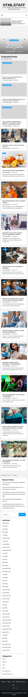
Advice (5, 249)
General (5, 131)
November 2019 (6, 647)
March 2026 (5, 532)
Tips (4, 153)
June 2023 (5, 556)
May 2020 (4, 638)
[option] (14, 22)
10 (13, 475)
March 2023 (5, 565)
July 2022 (4, 574)
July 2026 (4, 526)
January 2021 (5, 617)
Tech (3, 665)
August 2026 (5, 523)
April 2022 (4, 583)
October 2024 (5, 538)
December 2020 (6, 620)
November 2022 (6, 571)
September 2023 (6, 550)
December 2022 (6, 568)
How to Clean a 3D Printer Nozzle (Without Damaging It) (13, 483)
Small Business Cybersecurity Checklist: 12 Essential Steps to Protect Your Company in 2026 (12, 123)
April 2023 (4, 562)
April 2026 (4, 529)
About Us (3, 681)
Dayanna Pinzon (11, 51)
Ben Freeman (7, 148)
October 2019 (5, 650)
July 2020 (4, 635)
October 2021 (5, 599)
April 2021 (4, 608)
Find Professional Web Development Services (12, 500)
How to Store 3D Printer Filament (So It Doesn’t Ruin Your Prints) (12, 488)
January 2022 (5, 593)
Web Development (7, 674)
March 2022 (5, 586)
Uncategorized (14, 40)
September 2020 (6, 629)
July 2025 (4, 535)
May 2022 (4, 580)
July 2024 (4, 541)
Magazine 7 (21, 693)
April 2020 (4, 641)
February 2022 (6, 590)
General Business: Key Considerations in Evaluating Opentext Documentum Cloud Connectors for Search (13, 506)
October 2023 (5, 547)
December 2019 (6, 644)
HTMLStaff (14, 5)
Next (15, 475)
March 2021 (5, 611)
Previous (3, 475)
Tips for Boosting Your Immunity (13, 170)
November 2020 (6, 623)
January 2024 (5, 544)
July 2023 (4, 553)
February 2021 (6, 614)
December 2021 (6, 596)
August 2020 (5, 632)
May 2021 (4, 605)
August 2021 (5, 602)
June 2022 (5, 577)
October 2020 (5, 626)
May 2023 (4, 559)
